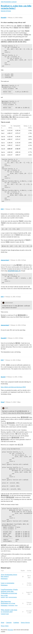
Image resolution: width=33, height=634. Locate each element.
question (3, 597)
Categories (9, 622)
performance (11, 605)
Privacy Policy (5, 626)
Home (2, 622)
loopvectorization (12, 597)
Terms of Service (25, 622)
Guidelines (16, 622)
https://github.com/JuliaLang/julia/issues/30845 (13, 387)
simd (7, 597)
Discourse (10, 629)
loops (16, 605)
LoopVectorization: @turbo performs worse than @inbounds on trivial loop (9, 591)
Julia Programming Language (9, 1)
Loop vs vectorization (7, 583)
